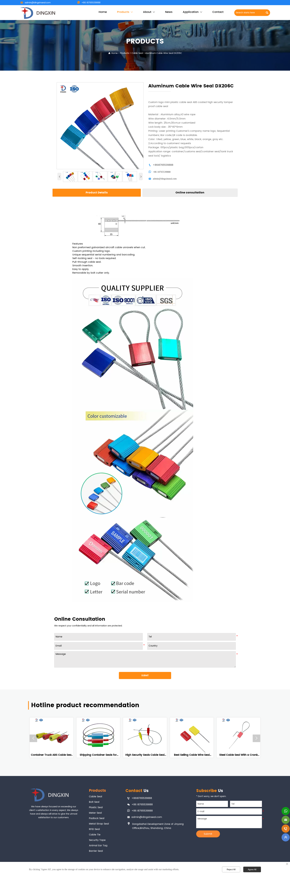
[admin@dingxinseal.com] (285, 820)
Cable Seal (137, 53)
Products (124, 53)
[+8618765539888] (285, 828)
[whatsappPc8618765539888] (285, 811)
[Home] (38, 13)
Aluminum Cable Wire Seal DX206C (163, 53)
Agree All (252, 869)
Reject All (231, 869)
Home (114, 53)
